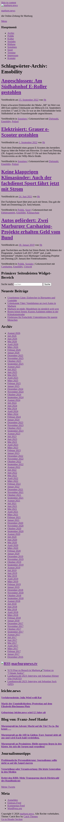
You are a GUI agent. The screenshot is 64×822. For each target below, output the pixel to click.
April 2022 (12, 478)
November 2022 (15, 458)
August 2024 (13, 400)
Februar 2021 (14, 517)
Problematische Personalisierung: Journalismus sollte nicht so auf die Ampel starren (29, 761)
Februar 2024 (14, 417)
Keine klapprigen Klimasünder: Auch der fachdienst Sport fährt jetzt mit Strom (30, 180)
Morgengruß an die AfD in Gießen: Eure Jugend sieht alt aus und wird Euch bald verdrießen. (31, 736)
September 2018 (15, 598)
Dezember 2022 (15, 456)
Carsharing (6, 266)
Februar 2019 (14, 584)
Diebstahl (53, 118)
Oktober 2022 (14, 461)
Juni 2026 (12, 338)
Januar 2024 (13, 419)
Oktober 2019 (14, 562)
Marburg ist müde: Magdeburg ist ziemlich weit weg (33, 308)
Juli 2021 (11, 503)
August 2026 (13, 333)
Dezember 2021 (15, 489)
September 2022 (15, 464)
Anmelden (12, 800)
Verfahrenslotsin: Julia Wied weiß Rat (21, 697)
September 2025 (15, 364)
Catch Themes (31, 816)
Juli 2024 (11, 403)
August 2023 (13, 433)
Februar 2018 (14, 618)
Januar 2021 (13, 520)
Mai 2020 (12, 542)
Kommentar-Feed (16, 805)
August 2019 (13, 567)
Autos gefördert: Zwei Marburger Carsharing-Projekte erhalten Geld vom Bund (30, 228)
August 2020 (13, 534)
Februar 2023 (14, 450)
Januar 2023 (13, 453)
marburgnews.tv (24, 664)
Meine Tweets (8, 787)
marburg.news (8, 10)
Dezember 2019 (15, 556)
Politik (10, 36)
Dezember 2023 (15, 422)
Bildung (11, 44)
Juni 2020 (12, 539)
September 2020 (15, 531)
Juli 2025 (11, 369)
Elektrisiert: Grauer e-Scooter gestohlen (25, 132)
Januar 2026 (13, 352)
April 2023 (12, 444)
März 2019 (12, 581)
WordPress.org (14, 808)
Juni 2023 (12, 439)
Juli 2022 (11, 470)
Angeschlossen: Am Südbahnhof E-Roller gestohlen (24, 86)
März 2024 (12, 414)
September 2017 (15, 631)
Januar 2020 (13, 553)
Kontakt (11, 58)
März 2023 (12, 447)
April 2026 (12, 344)
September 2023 (15, 431)
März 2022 (12, 481)
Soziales (11, 41)
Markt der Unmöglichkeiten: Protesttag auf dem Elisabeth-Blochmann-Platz (26, 705)
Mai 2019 (12, 576)
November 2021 (15, 492)
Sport (10, 50)
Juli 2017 (11, 637)
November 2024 (15, 391)
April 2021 (12, 511)
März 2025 (12, 380)
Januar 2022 (13, 486)
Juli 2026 (11, 336)
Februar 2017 (14, 651)
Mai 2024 (12, 408)
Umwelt (28, 266)
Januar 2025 (13, 386)
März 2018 (12, 615)
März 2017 (12, 648)
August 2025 (13, 366)
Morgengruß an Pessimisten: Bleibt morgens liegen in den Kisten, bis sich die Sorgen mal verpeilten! (31, 745)
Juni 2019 (12, 573)
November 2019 (15, 559)
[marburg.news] (9, 5)
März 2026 (12, 347)
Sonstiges (12, 47)
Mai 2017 (12, 643)
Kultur (10, 38)
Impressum (12, 55)
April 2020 (12, 545)
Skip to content (8, 2)
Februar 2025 (14, 383)
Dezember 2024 (15, 389)
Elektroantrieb (8, 212)
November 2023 (15, 425)
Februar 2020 (14, 551)
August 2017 (13, 634)
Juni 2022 (12, 472)
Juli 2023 (11, 436)
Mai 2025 (12, 375)
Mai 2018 (12, 609)
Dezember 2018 (15, 590)
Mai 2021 (12, 509)
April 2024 (12, 411)
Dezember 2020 (15, 523)
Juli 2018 (11, 604)
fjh (44, 99)
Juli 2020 (11, 537)
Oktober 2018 (14, 595)
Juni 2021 (12, 506)
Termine (11, 52)
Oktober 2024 (14, 394)
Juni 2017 (12, 640)
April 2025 (12, 377)
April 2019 (12, 578)
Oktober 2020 (14, 528)
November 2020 (15, 525)
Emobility (6, 121)
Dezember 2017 (15, 623)
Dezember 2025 (15, 355)
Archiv (10, 33)
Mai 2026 (12, 341)
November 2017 (15, 626)
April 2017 (12, 645)
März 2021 (12, 514)
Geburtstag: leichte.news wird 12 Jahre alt (23, 712)
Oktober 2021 (14, 495)
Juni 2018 (12, 606)
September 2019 (15, 565)
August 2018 (13, 601)
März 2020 (12, 548)
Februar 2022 (14, 484)
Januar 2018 (13, 620)
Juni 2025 (12, 372)
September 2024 (15, 397)
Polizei (15, 121)
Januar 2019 (13, 587)
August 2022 (13, 467)
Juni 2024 (12, 405)
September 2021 (15, 498)
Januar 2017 (13, 654)
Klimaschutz (33, 212)
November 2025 (15, 358)
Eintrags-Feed (14, 803)
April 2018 (12, 612)
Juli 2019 (11, 570)
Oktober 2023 (14, 428)
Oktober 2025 (14, 361)
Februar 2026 (14, 350)
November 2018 (15, 592)
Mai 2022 (12, 475)
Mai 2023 (12, 442)
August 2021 (13, 500)
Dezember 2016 (15, 657)
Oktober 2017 (14, 629)
